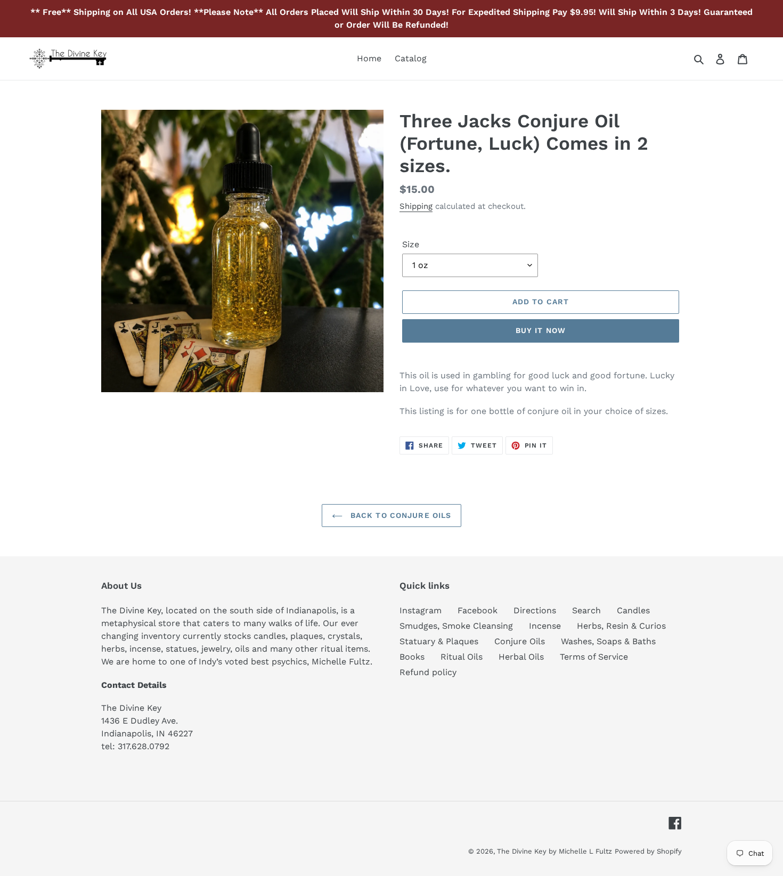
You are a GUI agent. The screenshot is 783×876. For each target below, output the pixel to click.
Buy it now (541, 330)
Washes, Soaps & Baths (608, 641)
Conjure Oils (519, 641)
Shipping (416, 206)
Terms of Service (594, 657)
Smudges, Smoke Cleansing (456, 626)
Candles (633, 610)
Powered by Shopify (648, 851)
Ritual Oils (462, 657)
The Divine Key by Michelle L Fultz (554, 851)
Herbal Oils (521, 657)
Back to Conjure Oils (400, 515)
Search (586, 610)
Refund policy (427, 672)
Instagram (420, 610)
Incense (545, 626)
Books (412, 657)
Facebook (477, 610)
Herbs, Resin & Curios (621, 626)
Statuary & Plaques (438, 641)
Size (410, 244)
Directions (534, 610)
